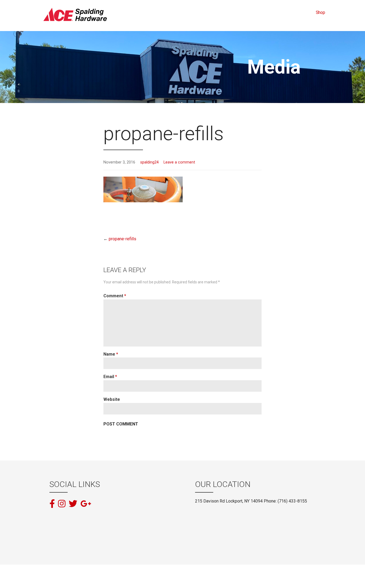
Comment (114, 295)
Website (111, 399)
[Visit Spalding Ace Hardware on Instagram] (61, 504)
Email (110, 376)
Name (110, 354)
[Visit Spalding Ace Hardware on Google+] (85, 503)
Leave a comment (179, 162)
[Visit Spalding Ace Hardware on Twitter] (73, 504)
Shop (320, 12)
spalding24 (149, 162)
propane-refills (122, 238)
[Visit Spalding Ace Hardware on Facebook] (52, 504)
